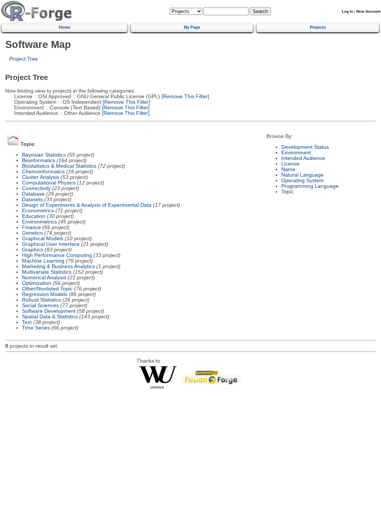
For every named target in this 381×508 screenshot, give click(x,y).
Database (33, 194)
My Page (192, 27)
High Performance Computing (57, 255)
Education (33, 216)
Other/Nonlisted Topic (47, 289)
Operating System (302, 180)
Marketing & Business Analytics (58, 266)
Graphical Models (42, 238)
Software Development (49, 311)
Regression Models (44, 294)
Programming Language (310, 186)
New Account (368, 11)
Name (288, 169)
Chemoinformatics (43, 171)
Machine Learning (43, 261)
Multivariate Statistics (46, 272)
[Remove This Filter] (184, 96)
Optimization (36, 283)
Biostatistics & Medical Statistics (59, 166)
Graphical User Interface (51, 244)
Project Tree (23, 59)
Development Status (305, 147)
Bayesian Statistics (44, 155)
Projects (318, 27)
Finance (31, 227)
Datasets (32, 199)
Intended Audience (303, 158)
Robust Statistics (41, 300)
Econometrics (38, 210)
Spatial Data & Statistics (50, 316)
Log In (347, 11)
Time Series (36, 328)
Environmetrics (39, 222)
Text (27, 322)
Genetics (32, 233)
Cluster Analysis (40, 177)
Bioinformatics (38, 160)
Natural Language (302, 175)
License (290, 164)
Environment (296, 152)
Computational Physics (49, 183)
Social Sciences (40, 305)
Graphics (32, 250)
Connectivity (36, 188)
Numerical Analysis (44, 277)
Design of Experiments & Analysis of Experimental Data (86, 205)
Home (64, 27)
